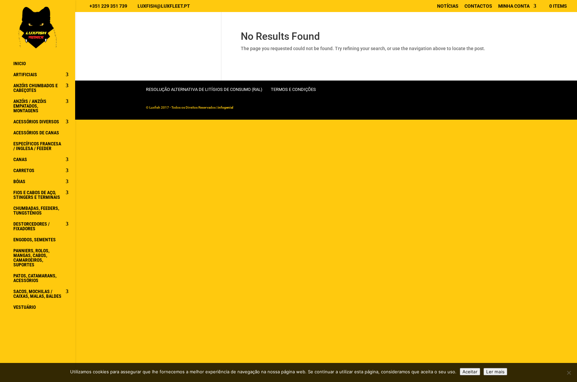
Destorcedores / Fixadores (31, 226)
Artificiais (25, 74)
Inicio (19, 63)
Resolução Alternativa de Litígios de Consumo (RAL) (204, 89)
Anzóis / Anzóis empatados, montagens (29, 106)
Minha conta (514, 6)
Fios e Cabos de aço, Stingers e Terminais (36, 195)
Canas (20, 159)
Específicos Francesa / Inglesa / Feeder (37, 146)
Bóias (19, 181)
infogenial (225, 107)
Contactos (478, 6)
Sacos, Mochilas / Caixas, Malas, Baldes (37, 294)
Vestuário (24, 307)
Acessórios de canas (36, 132)
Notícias (447, 6)
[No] (568, 372)
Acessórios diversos (36, 121)
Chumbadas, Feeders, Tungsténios (36, 211)
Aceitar (469, 371)
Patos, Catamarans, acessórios (34, 278)
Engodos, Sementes (34, 239)
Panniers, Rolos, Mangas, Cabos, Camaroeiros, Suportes (31, 257)
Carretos (23, 170)
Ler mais (495, 371)
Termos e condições (293, 89)
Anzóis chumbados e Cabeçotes (35, 88)
